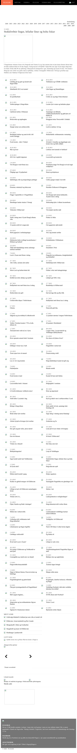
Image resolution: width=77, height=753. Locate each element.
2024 (14, 23)
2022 (23, 23)
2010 (72, 23)
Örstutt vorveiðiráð (10, 667)
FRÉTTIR (17, 2)
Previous (7, 656)
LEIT (73, 2)
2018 (39, 23)
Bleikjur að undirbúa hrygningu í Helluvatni (16, 681)
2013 (60, 23)
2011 (68, 23)
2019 (35, 23)
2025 (10, 23)
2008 (69, 25)
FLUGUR (7, 3)
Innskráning (71, 21)
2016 (47, 23)
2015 (51, 23)
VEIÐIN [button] (26, 2)
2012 (64, 23)
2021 (27, 23)
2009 (65, 25)
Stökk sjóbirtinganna (35, 681)
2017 (43, 23)
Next (30, 656)
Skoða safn (8, 684)
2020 (31, 23)
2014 (56, 23)
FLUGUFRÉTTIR (59, 2)
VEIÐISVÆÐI (46, 2)
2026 (6, 23)
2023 (19, 23)
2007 (73, 25)
